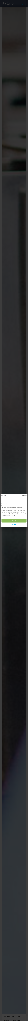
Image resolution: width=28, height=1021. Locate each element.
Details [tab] (14, 499)
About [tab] (23, 499)
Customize (13, 524)
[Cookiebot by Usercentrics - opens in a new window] (21, 495)
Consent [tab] (5, 499)
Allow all (14, 520)
